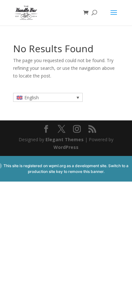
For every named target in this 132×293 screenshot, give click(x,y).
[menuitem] (48, 97)
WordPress (66, 147)
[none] (48, 97)
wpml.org (57, 165)
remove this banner (85, 171)
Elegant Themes (64, 139)
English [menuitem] (31, 97)
